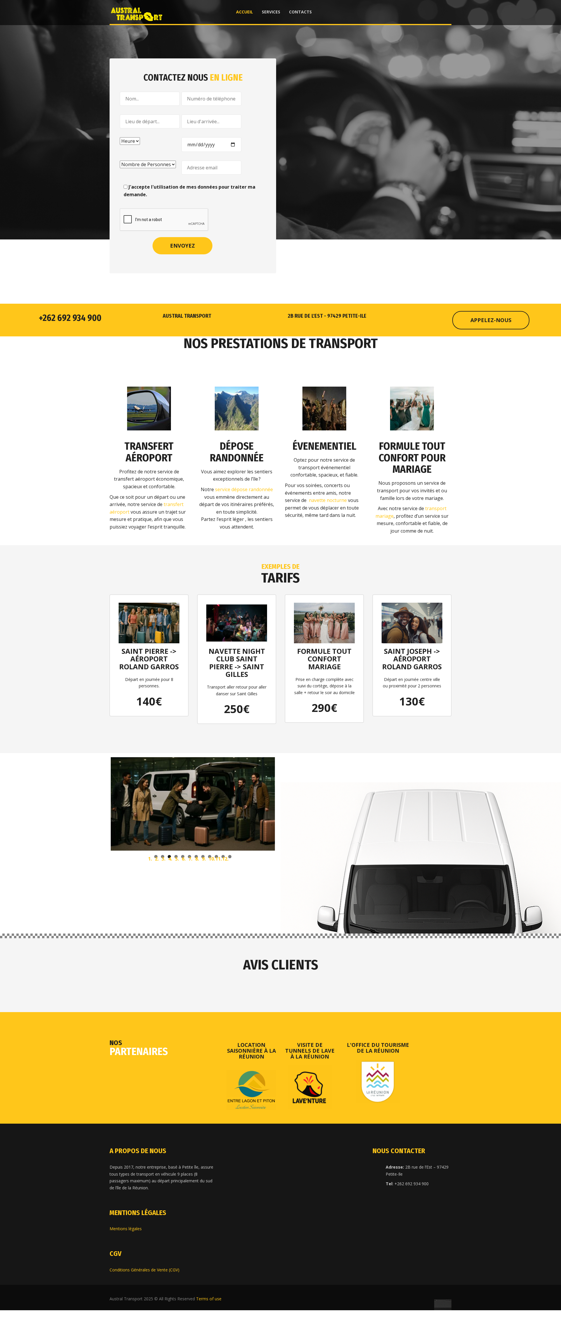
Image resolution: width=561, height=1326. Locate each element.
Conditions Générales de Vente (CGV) (144, 1318)
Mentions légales (126, 1277)
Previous (102, 828)
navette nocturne (328, 500)
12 (229, 905)
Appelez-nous (490, 320)
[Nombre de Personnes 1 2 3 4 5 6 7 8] (150, 164)
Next (284, 828)
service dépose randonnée (244, 489)
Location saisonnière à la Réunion (251, 1099)
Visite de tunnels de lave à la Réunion (310, 1099)
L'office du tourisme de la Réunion (378, 1096)
